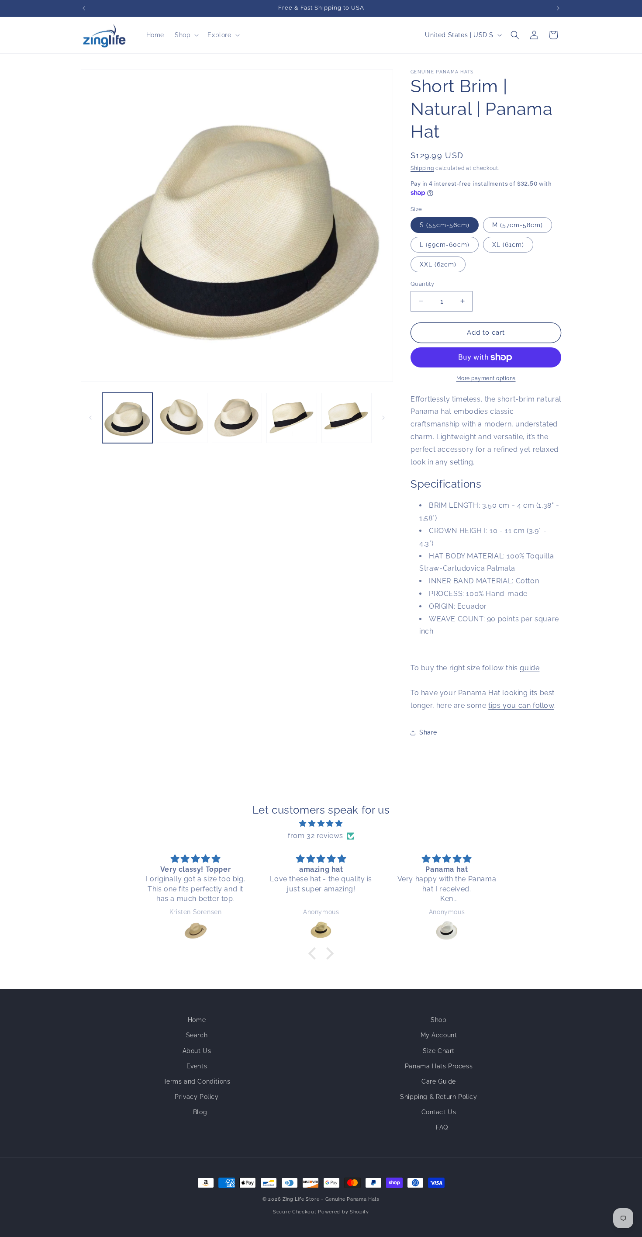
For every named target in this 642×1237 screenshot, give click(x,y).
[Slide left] (90, 417)
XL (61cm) (508, 244)
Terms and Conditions (197, 1081)
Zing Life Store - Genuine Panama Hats (331, 1199)
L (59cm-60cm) (444, 244)
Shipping (422, 168)
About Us (197, 1050)
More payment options (486, 378)
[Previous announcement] (83, 8)
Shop (438, 1019)
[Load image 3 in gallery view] (237, 418)
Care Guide (438, 1081)
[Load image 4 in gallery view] (291, 418)
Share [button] (428, 732)
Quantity (422, 284)
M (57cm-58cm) (517, 225)
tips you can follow (521, 705)
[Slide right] (383, 417)
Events (196, 1066)
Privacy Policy (196, 1096)
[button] (185, 35)
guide (529, 668)
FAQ (442, 1127)
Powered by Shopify (343, 1212)
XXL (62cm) (438, 264)
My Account (439, 1035)
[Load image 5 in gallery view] (346, 418)
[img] (321, 823)
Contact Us (438, 1112)
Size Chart (439, 1050)
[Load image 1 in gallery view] (127, 418)
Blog (200, 1112)
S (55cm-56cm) (444, 225)
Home (197, 1019)
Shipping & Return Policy (438, 1096)
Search (197, 1035)
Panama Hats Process (439, 1066)
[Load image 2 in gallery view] (182, 418)
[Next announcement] (558, 8)
